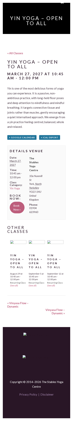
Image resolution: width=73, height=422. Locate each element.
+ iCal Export (49, 137)
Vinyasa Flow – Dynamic (17, 304)
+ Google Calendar (22, 137)
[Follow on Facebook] (30, 405)
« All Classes (15, 53)
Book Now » (17, 207)
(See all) (14, 285)
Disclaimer (47, 394)
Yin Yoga (15, 188)
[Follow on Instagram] (42, 405)
